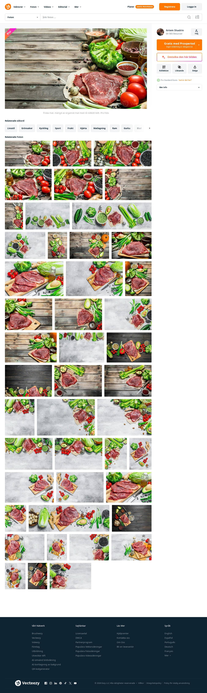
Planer (130, 6)
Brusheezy (37, 633)
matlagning (99, 128)
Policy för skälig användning (177, 683)
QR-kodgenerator (41, 668)
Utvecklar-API (39, 655)
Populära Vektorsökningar (89, 646)
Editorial (62, 6)
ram (114, 128)
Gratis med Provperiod (179, 45)
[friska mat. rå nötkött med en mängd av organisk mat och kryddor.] (78, 381)
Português (170, 642)
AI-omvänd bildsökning (44, 660)
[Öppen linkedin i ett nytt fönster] (55, 683)
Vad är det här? (185, 80)
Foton (33, 6)
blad (139, 128)
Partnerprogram (84, 642)
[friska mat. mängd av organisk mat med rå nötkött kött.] (27, 153)
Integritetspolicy (153, 683)
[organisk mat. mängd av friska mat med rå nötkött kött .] (47, 216)
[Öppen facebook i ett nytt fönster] (46, 683)
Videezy (36, 642)
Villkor (141, 683)
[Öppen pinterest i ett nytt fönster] (60, 683)
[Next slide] (147, 128)
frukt (70, 128)
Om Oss (121, 642)
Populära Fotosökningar (88, 651)
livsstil (11, 128)
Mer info (163, 87)
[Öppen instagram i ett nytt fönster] (50, 683)
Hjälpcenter (123, 633)
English (168, 633)
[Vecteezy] (8, 7)
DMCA (79, 637)
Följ (196, 33)
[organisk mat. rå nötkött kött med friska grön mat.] (129, 487)
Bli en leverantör (125, 646)
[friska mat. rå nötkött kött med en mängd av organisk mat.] (24, 547)
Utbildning (37, 651)
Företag (36, 646)
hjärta (83, 128)
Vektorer (18, 6)
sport (58, 128)
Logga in (191, 6)
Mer (76, 6)
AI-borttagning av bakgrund (46, 664)
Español (169, 637)
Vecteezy (36, 637)
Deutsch (169, 646)
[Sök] (189, 17)
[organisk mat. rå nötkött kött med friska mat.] (19, 417)
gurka (127, 128)
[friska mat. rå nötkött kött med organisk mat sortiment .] (129, 347)
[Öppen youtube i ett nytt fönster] (75, 683)
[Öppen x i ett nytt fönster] (70, 683)
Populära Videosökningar (88, 655)
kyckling (43, 128)
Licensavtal (81, 633)
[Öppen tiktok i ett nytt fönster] (65, 683)
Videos (47, 6)
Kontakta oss (123, 637)
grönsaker (26, 128)
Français (169, 651)
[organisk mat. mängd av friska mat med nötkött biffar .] (34, 278)
